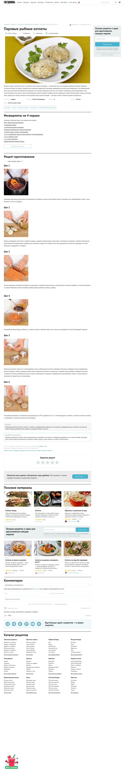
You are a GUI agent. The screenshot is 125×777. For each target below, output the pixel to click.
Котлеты (33, 107)
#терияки (49, 450)
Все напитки (74, 692)
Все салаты (29, 655)
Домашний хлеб (53, 667)
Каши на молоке (31, 690)
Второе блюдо (23, 107)
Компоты (73, 688)
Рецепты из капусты (10, 642)
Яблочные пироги (9, 648)
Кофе (72, 684)
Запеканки (7, 669)
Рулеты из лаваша (31, 663)
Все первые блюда (54, 655)
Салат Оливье (30, 644)
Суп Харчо (52, 652)
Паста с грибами (76, 665)
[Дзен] (39, 624)
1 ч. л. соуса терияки (11, 139)
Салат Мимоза (30, 650)
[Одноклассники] (20, 624)
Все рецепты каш (31, 692)
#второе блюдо (41, 450)
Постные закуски (54, 682)
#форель (22, 450)
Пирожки (51, 669)
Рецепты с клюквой (10, 650)
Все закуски (29, 673)
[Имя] (25, 593)
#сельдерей (16, 450)
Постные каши (53, 688)
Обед (14, 107)
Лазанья (73, 667)
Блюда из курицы (9, 667)
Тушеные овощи (76, 652)
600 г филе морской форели (13, 123)
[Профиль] (120, 2)
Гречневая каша (31, 680)
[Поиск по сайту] (109, 2)
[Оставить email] (59, 529)
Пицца (6, 661)
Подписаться (82, 530)
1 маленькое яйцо (10, 125)
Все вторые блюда (76, 655)
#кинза (27, 450)
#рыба (6, 450)
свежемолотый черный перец (14, 141)
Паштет (28, 669)
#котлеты (33, 450)
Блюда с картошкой (10, 644)
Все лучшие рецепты (10, 673)
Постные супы (53, 684)
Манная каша (30, 686)
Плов (72, 644)
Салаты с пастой (76, 669)
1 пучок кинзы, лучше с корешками (16, 132)
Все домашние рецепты (11, 655)
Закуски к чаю (30, 671)
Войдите (36, 589)
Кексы (50, 665)
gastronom (75, 24)
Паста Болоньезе (76, 663)
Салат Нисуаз (30, 648)
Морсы (73, 682)
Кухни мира (7, 692)
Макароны (74, 671)
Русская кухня (8, 680)
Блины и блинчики (9, 665)
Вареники (74, 648)
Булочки (51, 663)
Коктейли (74, 680)
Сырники (6, 663)
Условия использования (74, 535)
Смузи (73, 690)
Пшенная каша (30, 688)
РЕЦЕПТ (67, 508)
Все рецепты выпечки (55, 673)
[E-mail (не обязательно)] (70, 593)
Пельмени (74, 646)
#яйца (10, 450)
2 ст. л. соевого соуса (11, 137)
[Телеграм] (8, 624)
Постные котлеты (54, 690)
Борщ (50, 644)
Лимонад (73, 686)
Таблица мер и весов (17, 146)
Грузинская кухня (9, 682)
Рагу (72, 650)
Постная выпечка (54, 686)
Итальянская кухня (10, 684)
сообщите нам (42, 446)
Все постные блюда (54, 692)
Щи (50, 642)
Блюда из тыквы (9, 652)
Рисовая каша (30, 684)
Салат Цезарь (30, 646)
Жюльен (28, 661)
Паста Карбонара (76, 661)
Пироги (51, 671)
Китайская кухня (9, 686)
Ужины (6, 671)
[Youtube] (33, 624)
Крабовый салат (31, 652)
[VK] (14, 624)
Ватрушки (51, 661)
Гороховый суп (53, 648)
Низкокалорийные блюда (47, 107)
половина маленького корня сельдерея (17, 130)
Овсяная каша (30, 682)
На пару (7, 107)
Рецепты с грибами (9, 646)
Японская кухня (8, 690)
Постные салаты (53, 680)
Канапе (28, 665)
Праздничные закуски (33, 667)
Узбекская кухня (9, 688)
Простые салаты (31, 642)
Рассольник (52, 646)
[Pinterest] (26, 624)
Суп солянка (52, 650)
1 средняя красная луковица (14, 127)
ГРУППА (37, 508)
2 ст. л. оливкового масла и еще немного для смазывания (23, 134)
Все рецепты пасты (76, 673)
